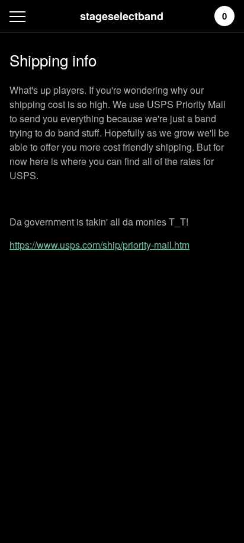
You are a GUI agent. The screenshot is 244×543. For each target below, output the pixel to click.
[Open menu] (20, 16)
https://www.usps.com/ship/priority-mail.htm (99, 245)
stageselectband (121, 16)
